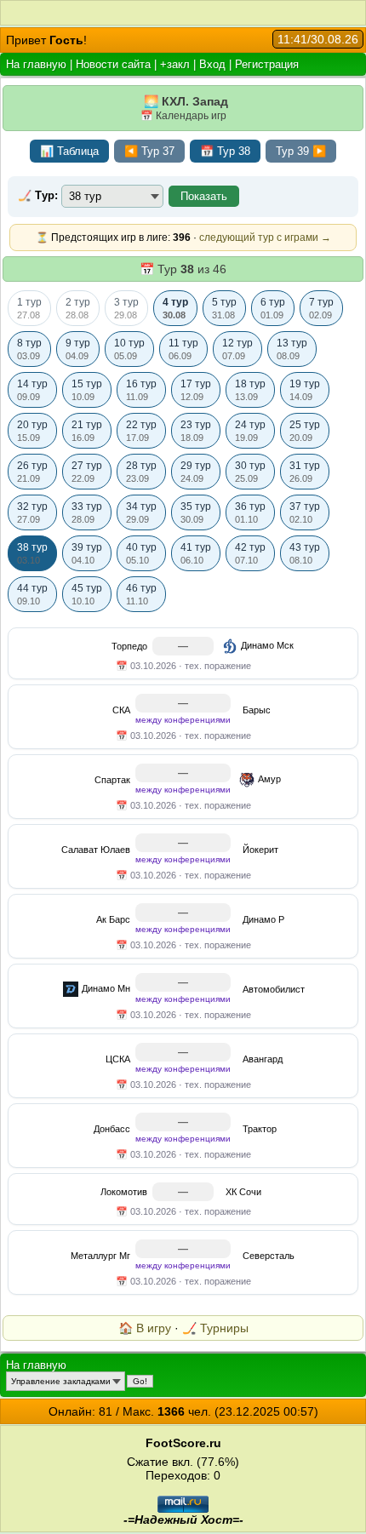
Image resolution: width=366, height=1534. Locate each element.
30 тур (250, 472)
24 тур (250, 431)
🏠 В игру (144, 1328)
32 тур (32, 512)
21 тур (86, 431)
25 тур (304, 431)
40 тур (141, 553)
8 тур (29, 349)
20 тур (32, 431)
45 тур (86, 594)
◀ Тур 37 (149, 151)
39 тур (86, 553)
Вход (212, 64)
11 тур (183, 349)
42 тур (250, 553)
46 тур (141, 594)
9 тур (78, 349)
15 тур (86, 390)
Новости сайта (113, 64)
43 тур (304, 553)
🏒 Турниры (215, 1328)
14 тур (32, 390)
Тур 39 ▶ (301, 151)
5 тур (224, 308)
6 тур (272, 308)
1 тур (29, 308)
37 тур (304, 512)
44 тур (32, 594)
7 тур (321, 308)
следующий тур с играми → (265, 237)
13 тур (292, 349)
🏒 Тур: (38, 195)
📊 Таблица (69, 151)
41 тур (195, 553)
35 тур (195, 512)
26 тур (32, 472)
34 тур (141, 512)
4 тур (175, 308)
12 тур (237, 349)
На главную (36, 64)
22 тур (141, 431)
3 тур (126, 308)
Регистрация (267, 64)
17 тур (195, 390)
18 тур (250, 390)
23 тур (195, 431)
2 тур (78, 308)
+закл (175, 64)
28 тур (141, 472)
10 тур (129, 349)
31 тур (304, 472)
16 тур (141, 390)
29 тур (195, 472)
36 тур (250, 512)
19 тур (304, 390)
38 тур (32, 553)
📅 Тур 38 (225, 151)
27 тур (86, 472)
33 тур (86, 512)
